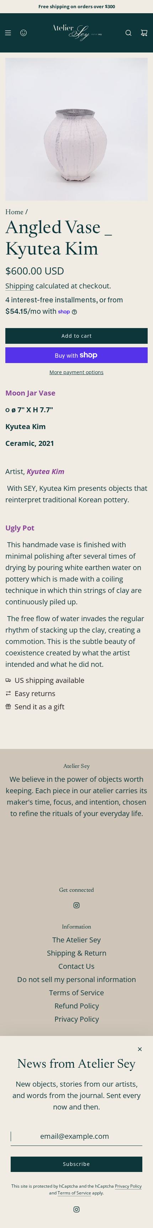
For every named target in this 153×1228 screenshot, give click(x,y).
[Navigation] (8, 33)
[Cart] (144, 33)
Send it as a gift (39, 706)
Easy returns (35, 693)
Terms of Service (74, 1193)
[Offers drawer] (23, 33)
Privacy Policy (128, 1186)
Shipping (19, 286)
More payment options (76, 372)
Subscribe (76, 1164)
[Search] (128, 33)
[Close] (140, 1049)
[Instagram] (76, 905)
